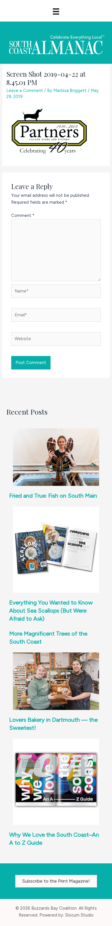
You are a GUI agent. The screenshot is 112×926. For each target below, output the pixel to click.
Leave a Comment (24, 90)
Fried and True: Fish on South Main (53, 495)
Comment (22, 215)
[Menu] (56, 11)
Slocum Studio (79, 915)
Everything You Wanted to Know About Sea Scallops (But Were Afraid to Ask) (51, 610)
